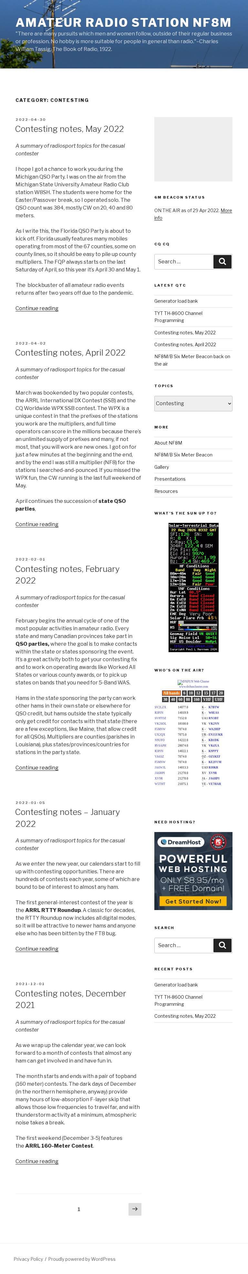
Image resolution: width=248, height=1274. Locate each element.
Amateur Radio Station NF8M (124, 22)
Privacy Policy (28, 1259)
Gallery (161, 467)
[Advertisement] (193, 149)
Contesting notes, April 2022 (70, 353)
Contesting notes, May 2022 (69, 129)
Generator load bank (176, 301)
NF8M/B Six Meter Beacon (183, 454)
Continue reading (37, 308)
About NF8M (168, 443)
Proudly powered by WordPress (82, 1259)
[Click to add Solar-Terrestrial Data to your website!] (194, 650)
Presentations (170, 479)
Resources (166, 491)
